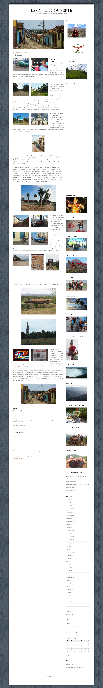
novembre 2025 (70, 499)
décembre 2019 (70, 537)
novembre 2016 (70, 577)
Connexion (68, 623)
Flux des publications (71, 626)
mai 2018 (68, 558)
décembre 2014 (70, 605)
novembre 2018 (70, 555)
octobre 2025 (69, 502)
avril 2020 (68, 533)
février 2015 (69, 598)
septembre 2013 (70, 614)
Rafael (26, 52)
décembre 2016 (70, 574)
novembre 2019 (70, 540)
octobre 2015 (69, 592)
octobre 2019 (69, 543)
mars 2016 (68, 586)
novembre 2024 (70, 512)
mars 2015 (68, 595)
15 (85, 647)
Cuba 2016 (21, 421)
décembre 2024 (70, 509)
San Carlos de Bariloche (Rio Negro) (80, 484)
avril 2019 (68, 546)
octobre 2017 (69, 567)
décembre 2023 (70, 515)
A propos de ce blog (71, 664)
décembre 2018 (70, 552)
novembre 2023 (70, 518)
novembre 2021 (70, 530)
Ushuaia (74, 481)
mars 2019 (68, 549)
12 (74, 647)
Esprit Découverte (51, 10)
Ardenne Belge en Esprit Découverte (75, 667)
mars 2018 (68, 561)
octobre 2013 (69, 611)
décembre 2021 (70, 527)
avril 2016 (68, 583)
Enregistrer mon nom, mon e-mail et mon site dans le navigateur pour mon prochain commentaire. (35, 451)
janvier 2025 (69, 506)
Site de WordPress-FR (71, 633)
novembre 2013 (70, 608)
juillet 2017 (69, 571)
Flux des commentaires (72, 629)
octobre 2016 (69, 580)
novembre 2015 (70, 589)
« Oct (67, 655)
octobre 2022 (69, 524)
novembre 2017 (70, 564)
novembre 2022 (70, 521)
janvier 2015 (69, 602)
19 (74, 649)
